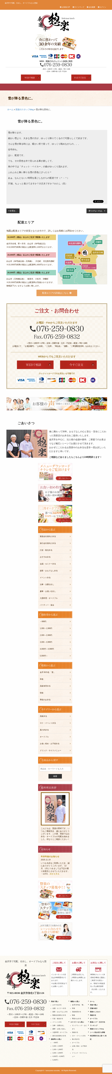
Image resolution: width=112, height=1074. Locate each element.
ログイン (103, 7)
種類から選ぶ (74, 1001)
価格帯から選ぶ (56, 1039)
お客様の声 (66, 7)
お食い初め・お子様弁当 (49, 744)
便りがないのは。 (96, 211)
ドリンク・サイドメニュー (50, 750)
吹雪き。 (13, 211)
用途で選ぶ (23, 87)
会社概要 (92, 7)
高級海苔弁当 (45, 686)
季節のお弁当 (45, 700)
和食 (41, 679)
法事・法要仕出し (47, 584)
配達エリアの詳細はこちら (55, 293)
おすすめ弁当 (45, 557)
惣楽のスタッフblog (25, 109)
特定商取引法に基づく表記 (98, 1037)
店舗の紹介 (36, 87)
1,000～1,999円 (46, 628)
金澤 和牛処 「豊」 (47, 672)
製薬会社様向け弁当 (48, 536)
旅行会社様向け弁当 (48, 543)
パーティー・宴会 (47, 605)
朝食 (41, 693)
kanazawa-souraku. (53, 1071)
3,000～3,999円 (46, 642)
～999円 (43, 621)
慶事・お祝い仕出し (48, 591)
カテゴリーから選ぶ (77, 1022)
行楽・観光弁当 (46, 550)
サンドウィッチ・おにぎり (79, 1027)
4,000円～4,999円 (47, 649)
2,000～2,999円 (46, 635)
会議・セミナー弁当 (48, 564)
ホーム (10, 109)
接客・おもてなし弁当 (49, 571)
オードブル (75, 87)
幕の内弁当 (44, 730)
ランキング (101, 87)
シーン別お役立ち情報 (97, 1032)
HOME (10, 87)
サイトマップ (79, 7)
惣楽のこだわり (49, 87)
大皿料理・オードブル (49, 598)
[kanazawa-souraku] (26, 979)
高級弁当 (62, 87)
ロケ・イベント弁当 (48, 723)
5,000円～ (44, 656)
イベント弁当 (45, 578)
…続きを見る (53, 874)
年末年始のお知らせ (50, 856)
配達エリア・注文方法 (88, 87)
